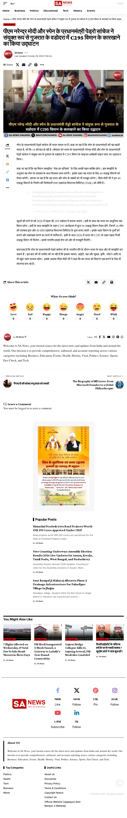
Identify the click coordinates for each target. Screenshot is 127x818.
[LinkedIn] (76, 718)
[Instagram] (113, 337)
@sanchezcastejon (64, 204)
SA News (19, 52)
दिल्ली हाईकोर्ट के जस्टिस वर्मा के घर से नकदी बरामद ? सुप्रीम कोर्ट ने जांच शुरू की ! (109, 648)
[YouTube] (109, 337)
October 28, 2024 (76, 211)
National (9, 25)
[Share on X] (17, 64)
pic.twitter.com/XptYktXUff (91, 204)
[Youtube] (57, 718)
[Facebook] (100, 337)
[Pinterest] (117, 337)
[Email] (23, 64)
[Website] (95, 337)
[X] (104, 337)
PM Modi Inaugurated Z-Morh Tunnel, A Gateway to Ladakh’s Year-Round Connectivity (48, 651)
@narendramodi (77, 196)
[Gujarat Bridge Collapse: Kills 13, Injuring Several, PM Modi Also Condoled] (79, 632)
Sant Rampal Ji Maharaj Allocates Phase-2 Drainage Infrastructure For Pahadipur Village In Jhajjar (60, 584)
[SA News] (63, 3)
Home (6, 19)
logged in (23, 408)
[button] (6, 3)
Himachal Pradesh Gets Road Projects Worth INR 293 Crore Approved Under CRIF (62, 528)
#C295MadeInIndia (43, 204)
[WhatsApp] (122, 337)
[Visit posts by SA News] (8, 54)
